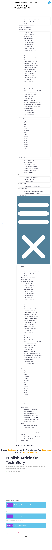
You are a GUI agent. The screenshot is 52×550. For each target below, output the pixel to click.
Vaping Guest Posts (29, 81)
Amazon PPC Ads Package (30, 160)
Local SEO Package (29, 181)
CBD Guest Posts (28, 40)
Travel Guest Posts (28, 44)
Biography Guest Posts (29, 73)
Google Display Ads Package (31, 166)
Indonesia (26, 130)
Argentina (26, 121)
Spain (25, 150)
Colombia (26, 126)
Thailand (26, 154)
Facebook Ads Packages (30, 164)
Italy (25, 132)
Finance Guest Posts (29, 114)
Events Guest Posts (28, 56)
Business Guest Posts (29, 69)
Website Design (23, 183)
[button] (33, 230)
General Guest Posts (29, 42)
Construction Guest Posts (30, 71)
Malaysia (26, 138)
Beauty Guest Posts (29, 75)
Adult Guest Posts (28, 38)
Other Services (23, 188)
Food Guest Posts (28, 110)
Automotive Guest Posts (30, 77)
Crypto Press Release (29, 23)
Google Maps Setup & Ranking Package (33, 191)
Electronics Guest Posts (29, 59)
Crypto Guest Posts (28, 32)
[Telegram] (49, 2)
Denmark (26, 128)
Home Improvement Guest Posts (32, 106)
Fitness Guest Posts (29, 112)
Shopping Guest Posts (29, 88)
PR (20, 15)
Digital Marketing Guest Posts (31, 65)
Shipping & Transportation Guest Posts (33, 90)
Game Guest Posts (28, 108)
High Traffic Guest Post (24, 27)
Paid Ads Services (23, 157)
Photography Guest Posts (30, 94)
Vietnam (26, 156)
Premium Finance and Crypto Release (33, 20)
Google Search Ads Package (31, 168)
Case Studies (22, 195)
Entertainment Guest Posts (30, 61)
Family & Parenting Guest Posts (31, 54)
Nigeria (26, 144)
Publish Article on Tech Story (16, 533)
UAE (25, 152)
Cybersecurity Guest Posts (30, 67)
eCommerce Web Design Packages (32, 186)
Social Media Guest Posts (30, 87)
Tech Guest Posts (28, 46)
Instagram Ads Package (29, 172)
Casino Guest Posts (29, 34)
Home (20, 13)
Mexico (25, 142)
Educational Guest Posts (30, 52)
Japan (25, 140)
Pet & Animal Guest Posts (30, 50)
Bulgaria (26, 124)
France (25, 134)
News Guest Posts (28, 96)
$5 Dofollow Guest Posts (25, 29)
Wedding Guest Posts (29, 48)
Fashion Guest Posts (29, 116)
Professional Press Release (30, 21)
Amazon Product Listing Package (32, 193)
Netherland (26, 146)
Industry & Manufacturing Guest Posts (33, 104)
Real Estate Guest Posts (30, 92)
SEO (20, 174)
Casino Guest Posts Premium (26, 25)
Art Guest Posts (27, 79)
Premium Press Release (30, 18)
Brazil (25, 123)
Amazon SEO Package (29, 162)
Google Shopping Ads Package (31, 170)
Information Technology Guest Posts (32, 102)
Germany (26, 136)
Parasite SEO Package (29, 179)
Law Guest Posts (28, 98)
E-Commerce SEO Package (31, 177)
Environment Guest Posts (30, 57)
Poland (25, 148)
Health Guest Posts (28, 36)
